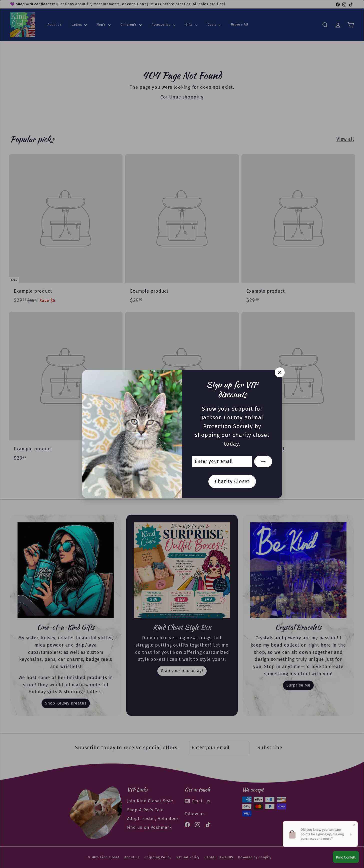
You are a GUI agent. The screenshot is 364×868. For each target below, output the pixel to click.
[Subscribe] (263, 462)
